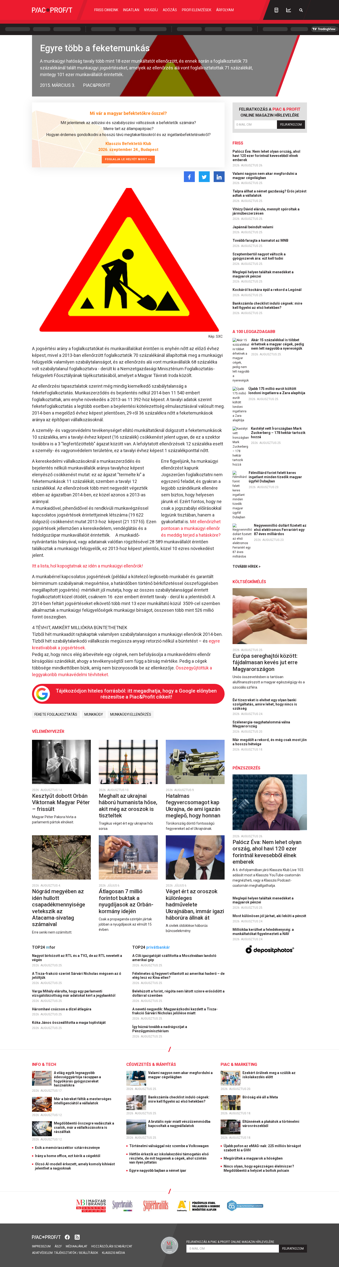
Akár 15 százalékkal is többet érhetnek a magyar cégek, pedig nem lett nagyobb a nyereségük (277, 344)
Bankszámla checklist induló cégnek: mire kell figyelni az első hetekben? (267, 305)
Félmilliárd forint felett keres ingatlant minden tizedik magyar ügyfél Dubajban (275, 477)
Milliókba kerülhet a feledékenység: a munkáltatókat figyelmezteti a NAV (263, 932)
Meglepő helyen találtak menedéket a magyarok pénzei (263, 274)
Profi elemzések (196, 10)
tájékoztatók (65, 1253)
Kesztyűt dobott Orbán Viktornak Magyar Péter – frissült (61, 802)
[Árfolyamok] (288, 10)
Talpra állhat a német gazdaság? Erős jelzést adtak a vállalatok (269, 193)
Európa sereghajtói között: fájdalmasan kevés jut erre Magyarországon (265, 662)
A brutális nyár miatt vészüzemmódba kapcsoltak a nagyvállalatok (179, 1124)
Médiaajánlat (76, 1246)
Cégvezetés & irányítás (151, 1064)
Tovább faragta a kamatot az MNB (261, 240)
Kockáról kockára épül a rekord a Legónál (267, 290)
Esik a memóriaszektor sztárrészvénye (67, 1148)
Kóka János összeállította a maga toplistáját (69, 1023)
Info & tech (44, 1064)
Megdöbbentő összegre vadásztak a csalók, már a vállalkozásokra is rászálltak (84, 1127)
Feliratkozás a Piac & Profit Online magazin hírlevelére (230, 1242)
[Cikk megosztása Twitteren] (204, 176)
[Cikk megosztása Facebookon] (189, 176)
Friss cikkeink (106, 10)
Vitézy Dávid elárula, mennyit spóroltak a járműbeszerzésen (266, 211)
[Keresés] (301, 10)
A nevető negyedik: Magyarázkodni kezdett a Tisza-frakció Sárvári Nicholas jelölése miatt (175, 1011)
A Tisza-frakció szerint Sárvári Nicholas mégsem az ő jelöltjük (76, 976)
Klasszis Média (113, 1253)
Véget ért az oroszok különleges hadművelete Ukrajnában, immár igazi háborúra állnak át (195, 904)
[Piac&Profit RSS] (77, 1236)
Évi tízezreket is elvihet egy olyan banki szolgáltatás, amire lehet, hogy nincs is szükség (265, 704)
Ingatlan (131, 10)
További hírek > (247, 566)
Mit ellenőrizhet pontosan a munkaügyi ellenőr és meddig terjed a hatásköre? (191, 528)
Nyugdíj (151, 10)
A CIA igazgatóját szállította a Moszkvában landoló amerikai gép (174, 958)
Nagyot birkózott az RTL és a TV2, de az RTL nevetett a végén (77, 958)
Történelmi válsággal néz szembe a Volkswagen (169, 1146)
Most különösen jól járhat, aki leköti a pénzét (270, 916)
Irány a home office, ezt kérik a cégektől (67, 1156)
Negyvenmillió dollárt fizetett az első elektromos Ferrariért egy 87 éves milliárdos (280, 529)
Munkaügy (93, 714)
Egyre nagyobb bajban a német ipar (157, 1171)
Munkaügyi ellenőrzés (130, 714)
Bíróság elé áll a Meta (260, 1097)
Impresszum (41, 1246)
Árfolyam (225, 10)
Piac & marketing (239, 1064)
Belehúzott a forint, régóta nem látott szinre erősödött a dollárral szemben (178, 993)
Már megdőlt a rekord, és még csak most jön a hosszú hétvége (270, 742)
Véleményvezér (48, 731)
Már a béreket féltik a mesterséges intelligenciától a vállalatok (82, 1101)
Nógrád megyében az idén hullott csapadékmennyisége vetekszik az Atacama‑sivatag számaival (58, 907)
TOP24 (43, 947)
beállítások (88, 1253)
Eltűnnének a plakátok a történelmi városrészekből (270, 1124)
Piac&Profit (96, 85)
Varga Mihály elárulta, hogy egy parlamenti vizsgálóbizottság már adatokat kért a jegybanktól (74, 993)
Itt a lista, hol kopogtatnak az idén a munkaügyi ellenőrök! (87, 565)
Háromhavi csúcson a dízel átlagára (62, 1009)
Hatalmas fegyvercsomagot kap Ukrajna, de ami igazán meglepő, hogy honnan (194, 806)
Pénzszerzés (246, 768)
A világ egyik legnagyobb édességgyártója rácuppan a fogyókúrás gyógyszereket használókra (77, 1079)
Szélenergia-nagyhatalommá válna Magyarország (261, 724)
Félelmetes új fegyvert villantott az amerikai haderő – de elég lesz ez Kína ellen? (178, 976)
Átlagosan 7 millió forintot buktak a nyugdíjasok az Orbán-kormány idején (126, 901)
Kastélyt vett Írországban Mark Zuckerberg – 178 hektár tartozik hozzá (278, 432)
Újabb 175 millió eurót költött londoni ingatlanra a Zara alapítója (276, 391)
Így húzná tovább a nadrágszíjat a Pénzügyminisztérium (159, 1029)
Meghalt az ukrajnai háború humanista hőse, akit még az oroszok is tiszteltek (128, 806)
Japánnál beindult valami (253, 227)
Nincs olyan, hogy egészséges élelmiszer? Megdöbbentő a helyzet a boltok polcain (259, 1168)
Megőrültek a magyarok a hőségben (253, 1158)
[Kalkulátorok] (276, 9)
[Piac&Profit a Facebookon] (68, 1236)
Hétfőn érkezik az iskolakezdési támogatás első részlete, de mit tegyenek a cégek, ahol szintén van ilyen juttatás (169, 1158)
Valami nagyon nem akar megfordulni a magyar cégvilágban (265, 176)
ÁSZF (58, 1246)
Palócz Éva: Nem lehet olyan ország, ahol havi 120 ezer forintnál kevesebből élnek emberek (266, 155)
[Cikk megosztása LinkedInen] (219, 176)
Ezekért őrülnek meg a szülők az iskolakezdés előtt (269, 1075)
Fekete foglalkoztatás (55, 714)
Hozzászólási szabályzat (111, 1246)
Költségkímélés (249, 581)
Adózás (170, 10)
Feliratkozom (291, 124)
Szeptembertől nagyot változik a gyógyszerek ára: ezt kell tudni (259, 256)
